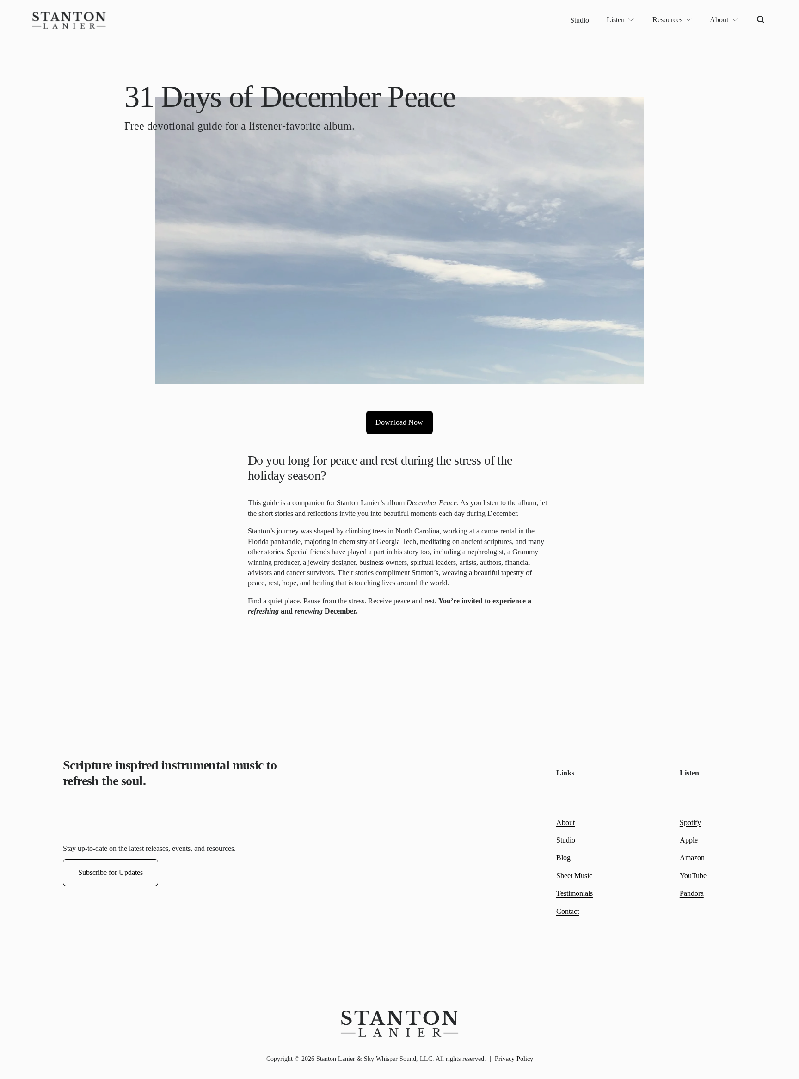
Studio (579, 20)
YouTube (693, 876)
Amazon (692, 858)
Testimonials (574, 893)
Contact (567, 911)
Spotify (690, 822)
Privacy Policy (514, 1058)
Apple (689, 840)
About (565, 822)
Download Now (399, 422)
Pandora (692, 893)
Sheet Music (574, 876)
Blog (563, 858)
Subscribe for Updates (110, 872)
